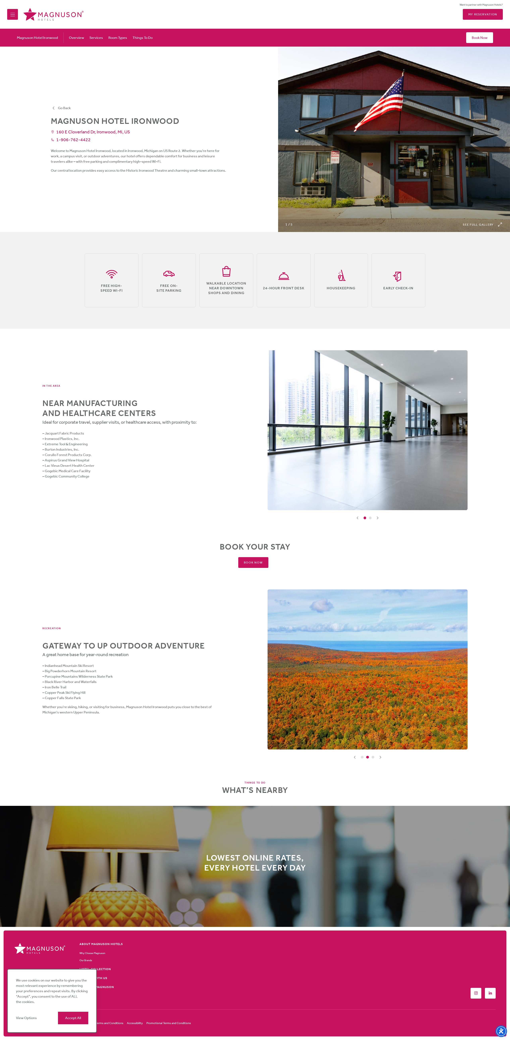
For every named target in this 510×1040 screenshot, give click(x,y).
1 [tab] (365, 518)
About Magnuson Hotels (101, 944)
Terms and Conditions (109, 1023)
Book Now (479, 37)
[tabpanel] (368, 430)
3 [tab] (373, 757)
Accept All (73, 1018)
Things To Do (142, 37)
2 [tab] (370, 518)
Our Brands (85, 960)
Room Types (117, 37)
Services (96, 37)
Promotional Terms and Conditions (168, 1023)
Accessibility (135, 1023)
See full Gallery (478, 224)
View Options (26, 1018)
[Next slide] (377, 518)
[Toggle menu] (12, 14)
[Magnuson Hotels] (53, 14)
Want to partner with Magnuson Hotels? (481, 4)
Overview (76, 37)
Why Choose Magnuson (92, 953)
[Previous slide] (357, 518)
